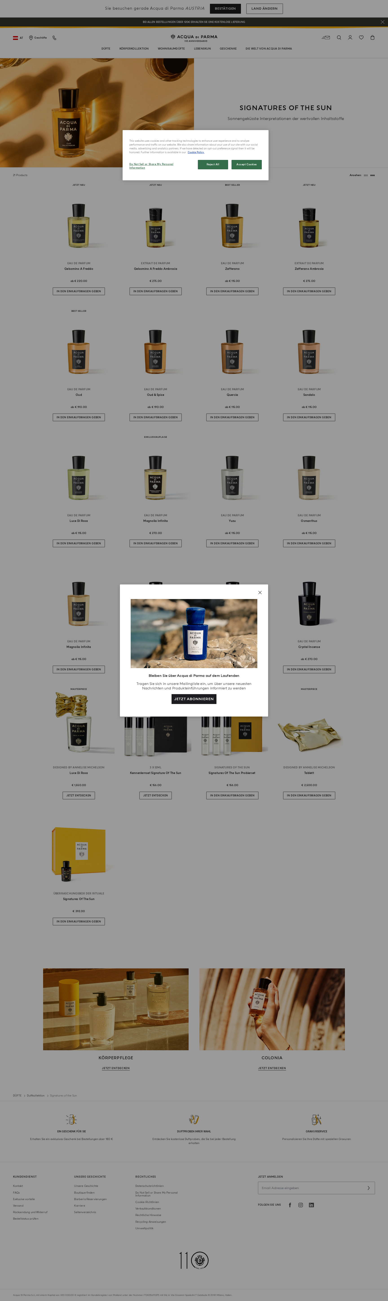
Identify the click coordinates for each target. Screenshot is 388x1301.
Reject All (213, 164)
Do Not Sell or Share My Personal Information (151, 166)
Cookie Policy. (196, 152)
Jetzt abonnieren (194, 699)
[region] (196, 155)
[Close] (260, 592)
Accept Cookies (246, 164)
